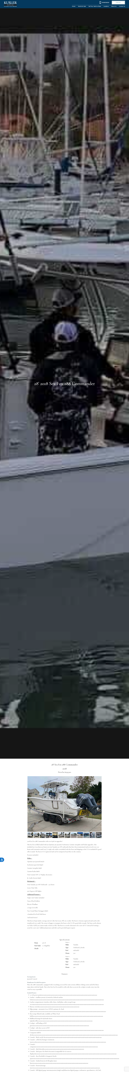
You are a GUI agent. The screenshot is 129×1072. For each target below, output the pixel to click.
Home (73, 6)
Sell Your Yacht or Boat (95, 6)
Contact (118, 2)
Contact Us (122, 6)
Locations (106, 6)
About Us (113, 6)
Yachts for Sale (82, 6)
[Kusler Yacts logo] (10, 4)
